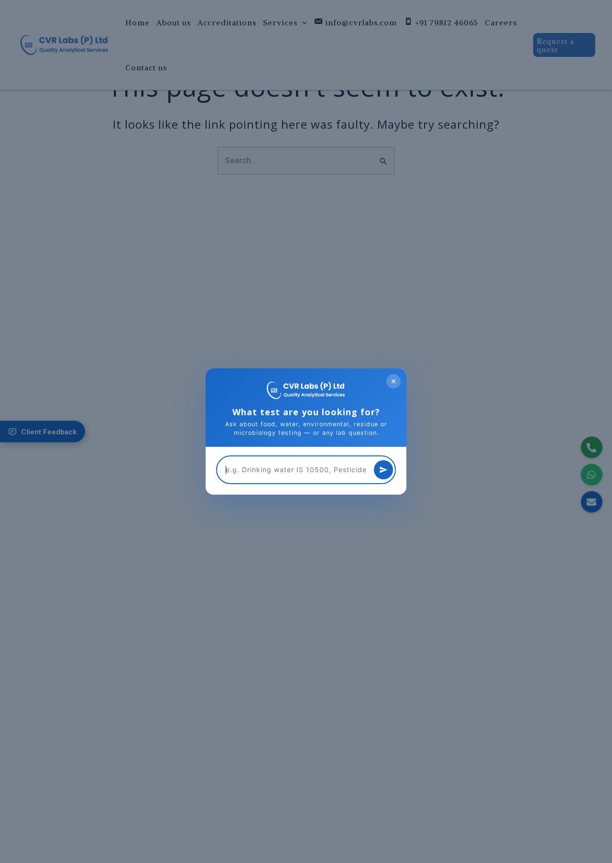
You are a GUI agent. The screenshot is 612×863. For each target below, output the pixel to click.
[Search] (383, 469)
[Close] (393, 381)
